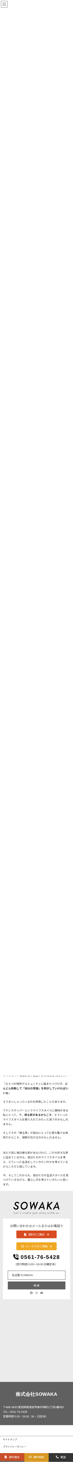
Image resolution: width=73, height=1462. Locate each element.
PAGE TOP (67, 1414)
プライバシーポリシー (14, 1446)
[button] (36, 1234)
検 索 (36, 1285)
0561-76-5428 (40, 1257)
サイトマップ (10, 1439)
